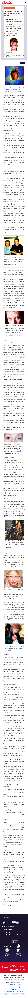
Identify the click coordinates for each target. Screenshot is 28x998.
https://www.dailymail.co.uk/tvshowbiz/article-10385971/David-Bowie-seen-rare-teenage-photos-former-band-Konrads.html (13, 887)
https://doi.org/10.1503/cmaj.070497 (12, 901)
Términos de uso (14, 969)
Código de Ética (22, 995)
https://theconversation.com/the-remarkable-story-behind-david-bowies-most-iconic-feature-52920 (13, 755)
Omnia (8, 7)
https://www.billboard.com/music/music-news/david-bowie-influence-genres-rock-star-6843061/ (13, 817)
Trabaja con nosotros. (8, 922)
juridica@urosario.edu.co (14, 984)
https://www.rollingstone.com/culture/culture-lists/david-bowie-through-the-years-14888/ (13, 722)
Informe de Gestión (15, 993)
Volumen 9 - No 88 (10, 35)
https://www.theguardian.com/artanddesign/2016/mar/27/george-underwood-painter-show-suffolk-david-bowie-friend (13, 798)
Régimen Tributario (13, 995)
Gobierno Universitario (9, 991)
